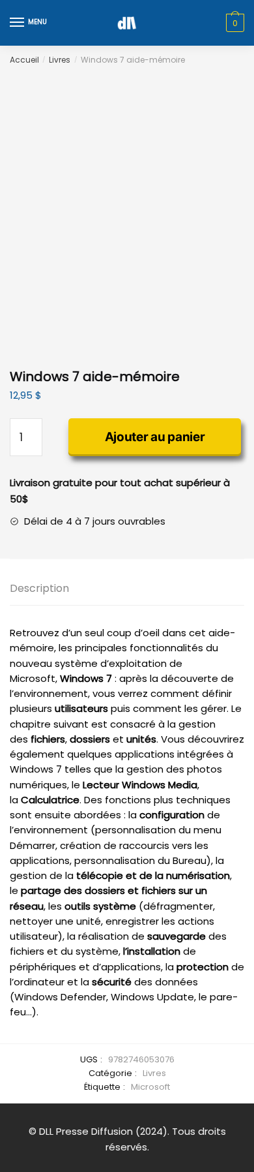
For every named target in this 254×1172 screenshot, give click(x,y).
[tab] (127, 589)
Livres (59, 59)
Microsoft (150, 1087)
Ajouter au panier (155, 436)
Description (39, 588)
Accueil (24, 59)
